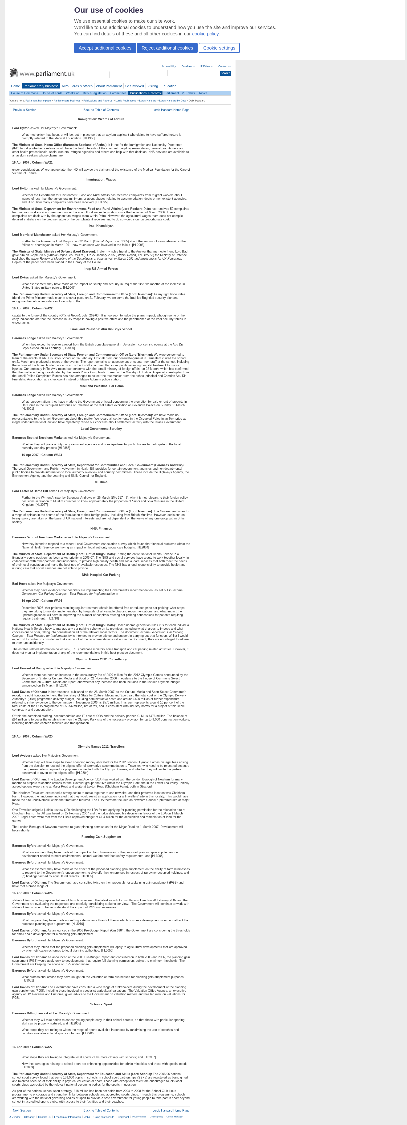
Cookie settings (219, 48)
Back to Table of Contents (101, 110)
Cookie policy (156, 1117)
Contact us (224, 66)
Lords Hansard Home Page (171, 110)
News (191, 93)
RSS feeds (206, 66)
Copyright (123, 1117)
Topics (203, 93)
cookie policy (205, 33)
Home (15, 86)
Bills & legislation (94, 93)
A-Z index (14, 1117)
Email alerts (188, 66)
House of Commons (24, 93)
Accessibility (169, 66)
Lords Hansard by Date (172, 100)
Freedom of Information (67, 1117)
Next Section (22, 1110)
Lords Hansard (147, 100)
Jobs (87, 1117)
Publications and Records (98, 100)
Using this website (104, 1117)
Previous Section (24, 110)
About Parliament (109, 86)
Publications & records (145, 93)
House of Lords (52, 93)
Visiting (152, 86)
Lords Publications (125, 100)
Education (169, 86)
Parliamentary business (41, 86)
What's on (72, 93)
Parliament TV (174, 93)
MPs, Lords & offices (77, 86)
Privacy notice (139, 1117)
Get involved (134, 86)
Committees (118, 93)
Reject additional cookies (167, 48)
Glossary (29, 1117)
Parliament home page (38, 100)
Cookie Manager (175, 1117)
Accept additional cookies (105, 48)
